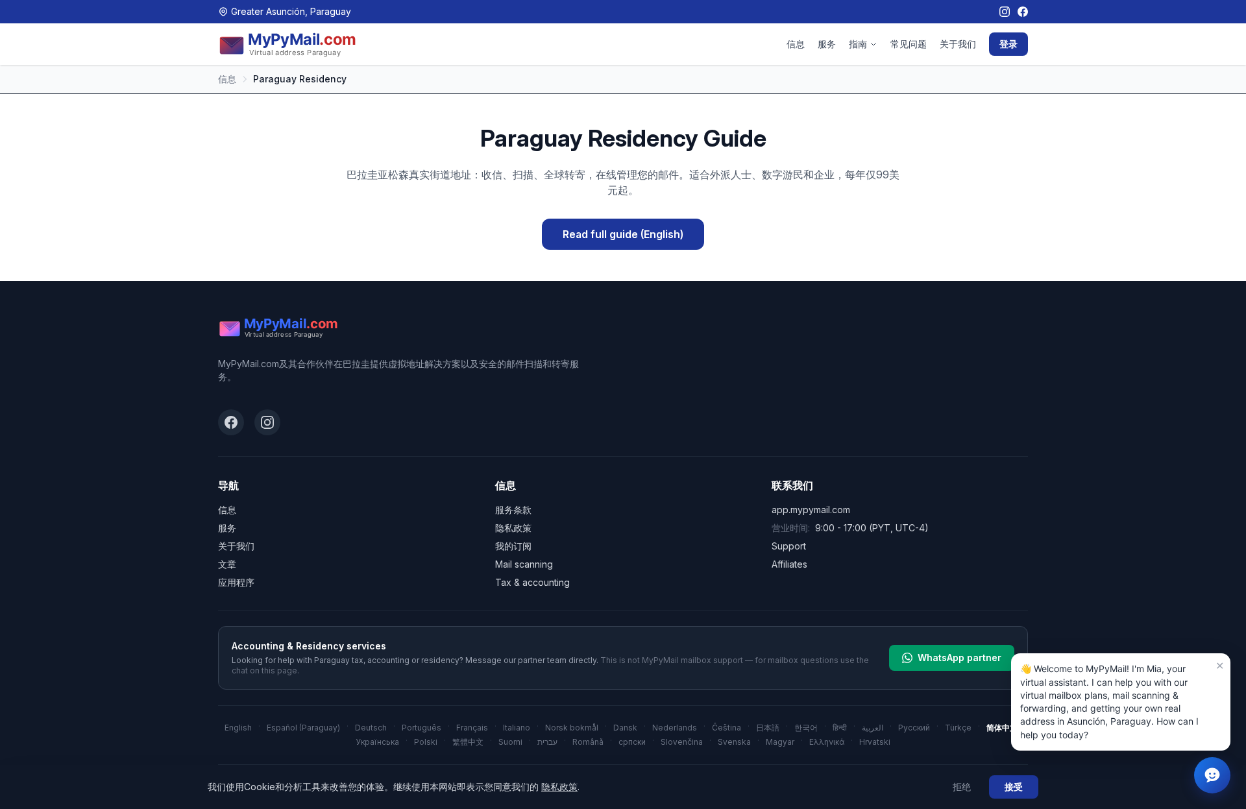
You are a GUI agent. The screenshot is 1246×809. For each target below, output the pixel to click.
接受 (1014, 786)
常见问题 (908, 43)
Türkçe (958, 727)
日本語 (767, 727)
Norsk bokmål (571, 727)
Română (588, 742)
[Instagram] (1004, 11)
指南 (858, 43)
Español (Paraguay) (303, 727)
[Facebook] (1023, 11)
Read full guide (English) (623, 234)
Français (472, 727)
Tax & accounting (532, 582)
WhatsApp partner (959, 657)
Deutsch (371, 727)
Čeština (726, 727)
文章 (227, 564)
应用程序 (236, 582)
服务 (827, 43)
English (238, 727)
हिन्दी (840, 727)
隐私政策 (513, 527)
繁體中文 (467, 742)
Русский (914, 727)
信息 (796, 43)
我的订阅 (513, 545)
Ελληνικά (826, 742)
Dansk (625, 727)
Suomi (510, 742)
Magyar (780, 742)
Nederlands (674, 727)
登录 (1008, 43)
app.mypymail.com (811, 509)
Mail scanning (524, 564)
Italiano (516, 727)
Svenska (734, 742)
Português (421, 727)
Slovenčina (682, 742)
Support (789, 545)
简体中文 (1002, 727)
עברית (547, 742)
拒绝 (962, 786)
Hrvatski (874, 742)
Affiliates (789, 564)
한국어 (806, 727)
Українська (377, 742)
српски (632, 742)
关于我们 (958, 43)
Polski (425, 742)
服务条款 (513, 509)
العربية (872, 727)
